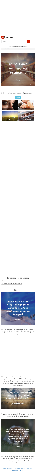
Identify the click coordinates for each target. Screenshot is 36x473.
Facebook (15, 470)
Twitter (21, 470)
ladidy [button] (18, 97)
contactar (10, 468)
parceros (29, 468)
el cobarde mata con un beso (9, 281)
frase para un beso (17, 283)
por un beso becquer (7, 283)
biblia (4, 468)
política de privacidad (20, 468)
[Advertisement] (18, 18)
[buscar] (28, 41)
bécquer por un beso (22, 281)
